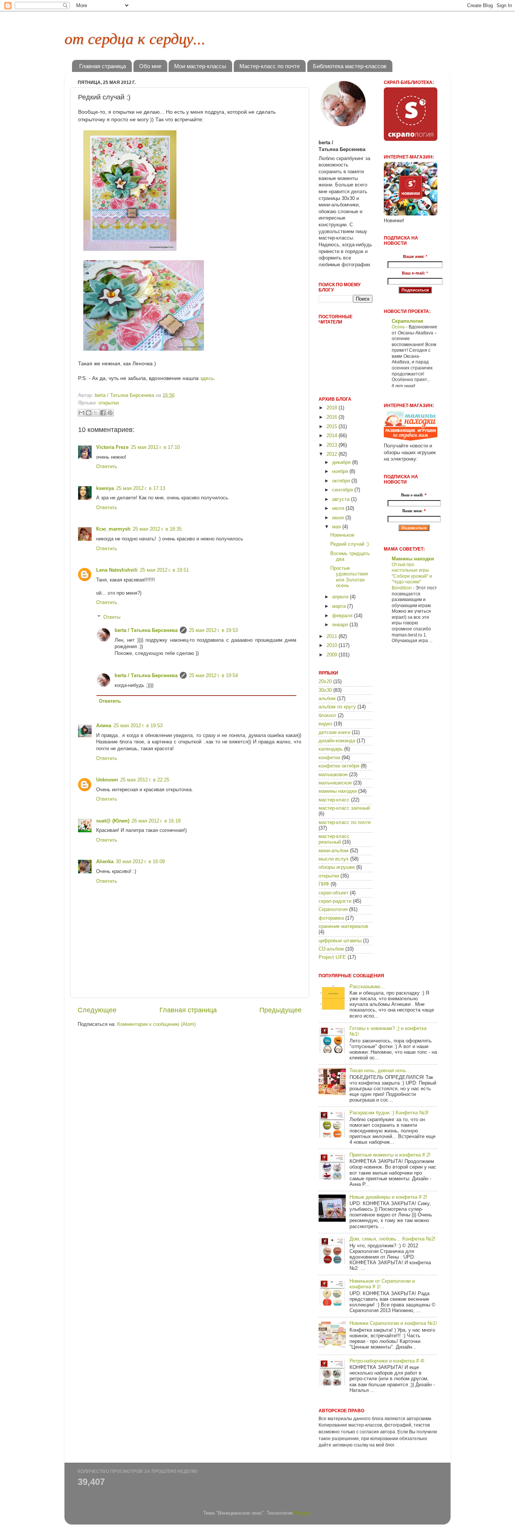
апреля (341, 597)
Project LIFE (332, 957)
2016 (332, 417)
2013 (332, 445)
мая (337, 526)
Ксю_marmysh (113, 529)
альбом (327, 698)
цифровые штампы (340, 940)
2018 (332, 407)
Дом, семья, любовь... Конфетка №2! (392, 1239)
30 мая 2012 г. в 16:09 (140, 861)
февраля (343, 615)
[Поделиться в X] (96, 413)
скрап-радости (335, 901)
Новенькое (342, 535)
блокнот (327, 715)
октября (341, 481)
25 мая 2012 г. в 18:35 (157, 529)
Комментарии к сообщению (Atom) (156, 1024)
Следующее (97, 1010)
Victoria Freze (112, 447)
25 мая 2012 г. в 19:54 (213, 675)
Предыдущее (280, 1010)
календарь (331, 749)
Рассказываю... (367, 986)
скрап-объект (333, 893)
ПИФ (324, 884)
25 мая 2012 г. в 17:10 (155, 447)
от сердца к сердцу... (135, 37)
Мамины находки (413, 559)
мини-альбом (333, 850)
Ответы (111, 617)
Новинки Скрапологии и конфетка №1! (393, 1323)
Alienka (104, 861)
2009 (332, 655)
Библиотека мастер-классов (349, 66)
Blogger (302, 1513)
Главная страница (102, 66)
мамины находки (338, 791)
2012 (332, 454)
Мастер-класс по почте (269, 66)
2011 (332, 636)
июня (338, 517)
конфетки (329, 757)
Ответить (106, 466)
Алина (103, 725)
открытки (108, 403)
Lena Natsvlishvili (117, 570)
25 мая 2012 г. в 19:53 (213, 630)
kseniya (105, 488)
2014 (332, 435)
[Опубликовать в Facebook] (103, 413)
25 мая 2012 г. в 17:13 (140, 488)
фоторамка (331, 918)
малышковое (333, 774)
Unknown (107, 780)
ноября (340, 471)
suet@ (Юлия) (112, 821)
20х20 (325, 681)
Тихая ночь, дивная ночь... (380, 1070)
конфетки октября (339, 766)
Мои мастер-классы (200, 66)
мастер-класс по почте (345, 822)
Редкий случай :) (349, 544)
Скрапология (333, 909)
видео (325, 723)
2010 (332, 645)
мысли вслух (334, 859)
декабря (342, 462)
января (340, 624)
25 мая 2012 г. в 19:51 (164, 570)
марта (339, 606)
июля (339, 508)
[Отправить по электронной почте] (81, 413)
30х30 (325, 690)
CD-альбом (331, 949)
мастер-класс (334, 800)
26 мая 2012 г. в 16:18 (156, 821)
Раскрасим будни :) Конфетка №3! (389, 1112)
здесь (207, 378)
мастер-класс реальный (334, 839)
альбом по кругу (337, 707)
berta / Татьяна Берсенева (146, 630)
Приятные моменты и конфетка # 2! (390, 1155)
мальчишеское (335, 783)
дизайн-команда (337, 740)
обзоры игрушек (337, 867)
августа (341, 499)
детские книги (334, 732)
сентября (343, 490)
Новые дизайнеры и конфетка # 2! (388, 1197)
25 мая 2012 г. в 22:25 (144, 780)
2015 (332, 426)
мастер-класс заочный (344, 808)
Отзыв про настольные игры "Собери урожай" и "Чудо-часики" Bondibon (412, 576)
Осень (399, 327)
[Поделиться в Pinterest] (110, 413)
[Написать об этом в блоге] (88, 413)
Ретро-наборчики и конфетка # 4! (387, 1361)
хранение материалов (343, 926)
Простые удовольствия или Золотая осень (349, 577)
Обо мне (150, 66)
